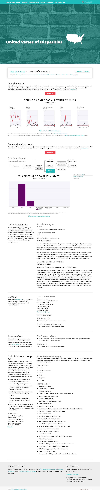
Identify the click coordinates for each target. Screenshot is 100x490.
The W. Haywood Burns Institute (17, 489)
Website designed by (86, 489)
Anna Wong (18, 299)
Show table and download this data (51, 131)
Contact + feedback (46, 2)
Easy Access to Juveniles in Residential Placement (75, 135)
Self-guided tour (60, 2)
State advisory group (72, 75)
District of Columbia (78, 176)
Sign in (25, 489)
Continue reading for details (28, 471)
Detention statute (44, 75)
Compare (78, 71)
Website (10, 427)
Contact (53, 75)
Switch (86, 71)
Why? (83, 174)
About (18, 2)
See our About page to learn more (60, 133)
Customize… (50, 93)
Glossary (24, 2)
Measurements (34, 2)
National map (10, 2)
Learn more (73, 89)
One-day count (20, 75)
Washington (76, 178)
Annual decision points (31, 75)
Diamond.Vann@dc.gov (43, 312)
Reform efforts (60, 75)
